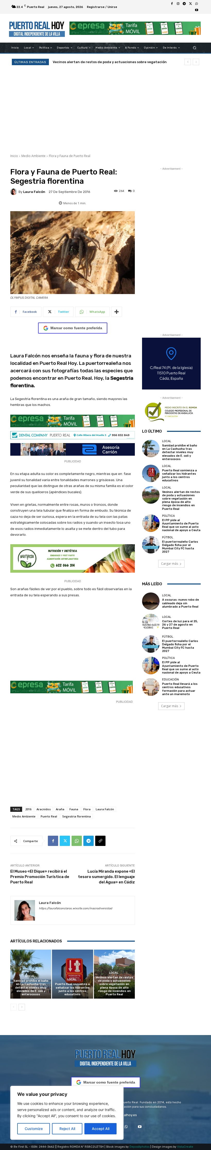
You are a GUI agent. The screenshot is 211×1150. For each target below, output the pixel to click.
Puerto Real (49, 816)
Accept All (100, 1128)
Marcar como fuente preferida (76, 328)
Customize (34, 1128)
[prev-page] (13, 1007)
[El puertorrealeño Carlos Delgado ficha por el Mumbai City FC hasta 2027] (151, 544)
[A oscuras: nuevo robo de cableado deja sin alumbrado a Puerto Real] (151, 601)
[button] (195, 48)
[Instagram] (178, 4)
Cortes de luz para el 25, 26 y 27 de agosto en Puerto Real (180, 625)
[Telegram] (184, 4)
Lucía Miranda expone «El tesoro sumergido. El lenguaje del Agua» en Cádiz (106, 876)
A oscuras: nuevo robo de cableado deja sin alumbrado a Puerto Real (180, 603)
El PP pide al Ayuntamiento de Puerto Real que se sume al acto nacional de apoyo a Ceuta (181, 525)
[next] (196, 62)
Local (30, 976)
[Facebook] (172, 4)
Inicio (14, 156)
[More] (116, 312)
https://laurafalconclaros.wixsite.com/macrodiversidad (75, 908)
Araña (60, 809)
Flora (87, 809)
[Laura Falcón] (14, 191)
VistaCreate (185, 1146)
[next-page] (22, 1007)
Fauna (73, 809)
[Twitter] (190, 4)
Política (168, 515)
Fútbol (167, 537)
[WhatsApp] (197, 4)
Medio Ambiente (33, 156)
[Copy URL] (100, 841)
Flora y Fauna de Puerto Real (69, 156)
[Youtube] (197, 10)
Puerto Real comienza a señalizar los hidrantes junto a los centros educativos (72, 989)
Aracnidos (44, 809)
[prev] (187, 62)
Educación (170, 679)
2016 (28, 809)
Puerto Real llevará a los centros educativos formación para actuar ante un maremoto (180, 689)
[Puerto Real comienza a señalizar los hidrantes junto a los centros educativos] (72, 974)
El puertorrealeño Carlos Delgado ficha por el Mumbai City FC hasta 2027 (180, 547)
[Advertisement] (105, 109)
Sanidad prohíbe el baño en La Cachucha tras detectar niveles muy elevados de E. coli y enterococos (30, 987)
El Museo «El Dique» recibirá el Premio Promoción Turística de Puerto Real (39, 876)
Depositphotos (139, 1146)
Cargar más (169, 563)
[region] (67, 1113)
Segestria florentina (76, 816)
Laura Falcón (34, 191)
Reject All (67, 1128)
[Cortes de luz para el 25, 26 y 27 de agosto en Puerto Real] (151, 622)
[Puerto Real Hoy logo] (105, 1057)
